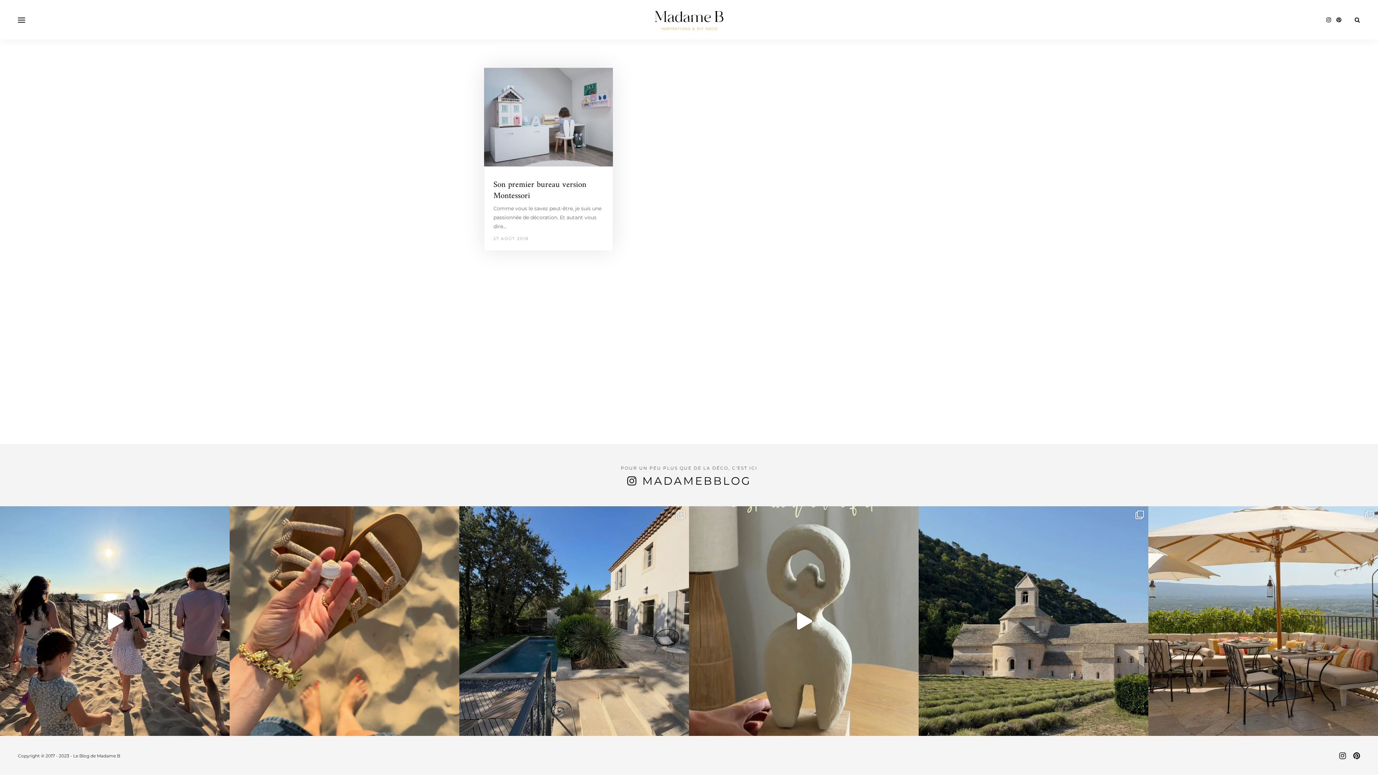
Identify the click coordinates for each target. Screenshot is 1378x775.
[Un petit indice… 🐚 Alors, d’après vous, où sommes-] (344, 621)
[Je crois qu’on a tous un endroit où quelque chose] (115, 621)
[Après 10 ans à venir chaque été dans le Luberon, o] (1263, 621)
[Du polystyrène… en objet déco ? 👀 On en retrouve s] (804, 621)
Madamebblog (696, 481)
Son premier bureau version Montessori (539, 190)
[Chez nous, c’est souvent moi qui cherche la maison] (574, 621)
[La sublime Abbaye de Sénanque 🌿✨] (1033, 621)
